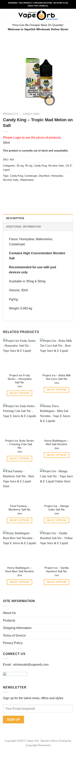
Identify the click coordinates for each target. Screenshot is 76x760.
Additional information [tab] (23, 226)
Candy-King (16, 175)
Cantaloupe (31, 175)
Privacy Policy (13, 643)
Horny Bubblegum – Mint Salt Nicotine (56, 442)
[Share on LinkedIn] (41, 188)
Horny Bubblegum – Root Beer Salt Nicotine (19, 569)
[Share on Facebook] (13, 188)
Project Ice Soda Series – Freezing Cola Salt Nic (19, 444)
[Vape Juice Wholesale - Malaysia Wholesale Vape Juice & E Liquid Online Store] (38, 15)
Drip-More (44, 175)
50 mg (28, 165)
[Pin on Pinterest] (34, 188)
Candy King (31, 113)
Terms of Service (14, 635)
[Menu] (5, 15)
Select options (19, 393)
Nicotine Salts (56, 165)
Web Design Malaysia (38, 749)
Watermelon (27, 179)
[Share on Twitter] (20, 188)
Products (10, 113)
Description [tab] (15, 218)
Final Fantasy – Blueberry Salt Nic (20, 508)
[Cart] (71, 15)
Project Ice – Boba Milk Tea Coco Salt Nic (56, 377)
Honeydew (57, 175)
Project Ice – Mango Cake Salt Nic (56, 508)
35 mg (20, 165)
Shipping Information (17, 628)
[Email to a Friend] (27, 188)
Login (17, 137)
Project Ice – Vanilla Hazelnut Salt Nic (56, 569)
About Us (9, 613)
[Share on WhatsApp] (6, 188)
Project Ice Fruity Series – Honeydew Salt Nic (20, 379)
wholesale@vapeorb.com (31, 664)
